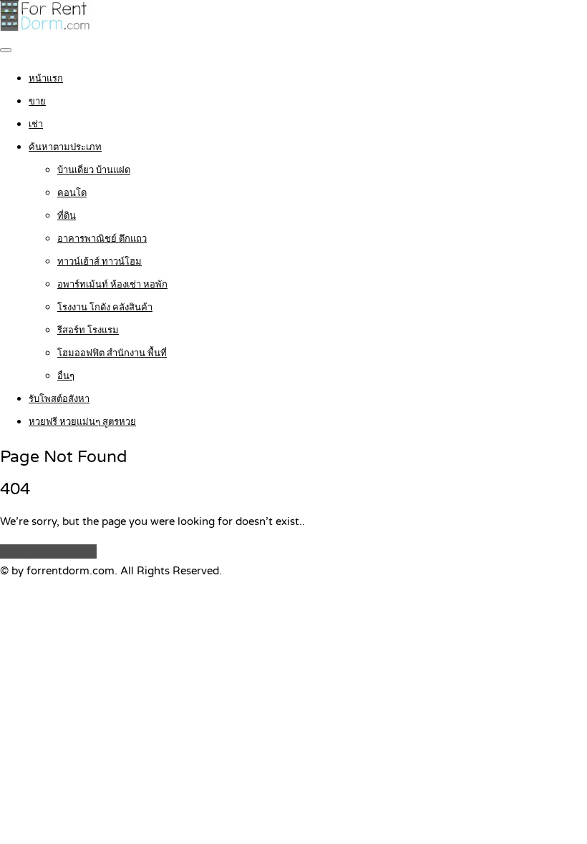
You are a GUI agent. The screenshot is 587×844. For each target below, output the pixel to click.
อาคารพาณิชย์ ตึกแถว (102, 239)
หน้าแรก (46, 78)
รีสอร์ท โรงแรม (88, 330)
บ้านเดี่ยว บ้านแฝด (93, 170)
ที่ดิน (66, 216)
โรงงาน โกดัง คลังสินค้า (104, 307)
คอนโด (72, 193)
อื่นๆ (65, 376)
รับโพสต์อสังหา (59, 399)
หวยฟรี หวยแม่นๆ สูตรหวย (82, 422)
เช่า (36, 124)
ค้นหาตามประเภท (65, 147)
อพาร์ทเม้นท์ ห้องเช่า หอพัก (112, 284)
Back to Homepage (48, 551)
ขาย (37, 101)
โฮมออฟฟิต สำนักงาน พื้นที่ (112, 353)
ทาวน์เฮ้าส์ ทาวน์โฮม (99, 262)
